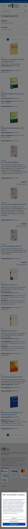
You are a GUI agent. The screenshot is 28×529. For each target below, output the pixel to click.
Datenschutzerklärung (11, 513)
